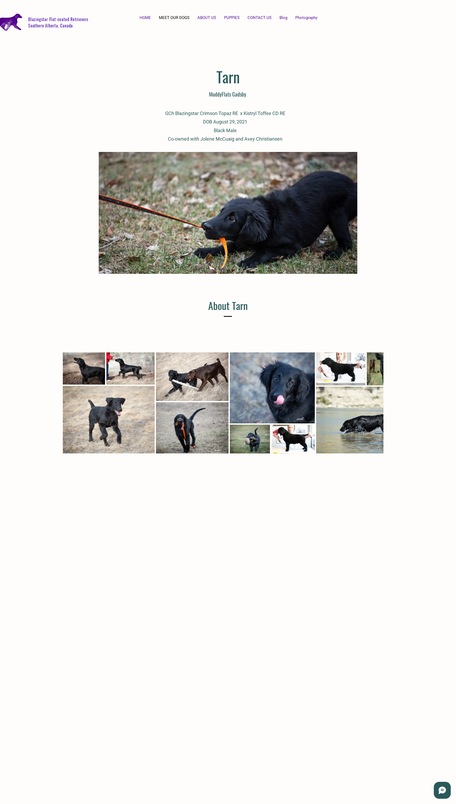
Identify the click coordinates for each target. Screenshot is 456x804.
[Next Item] (374, 403)
